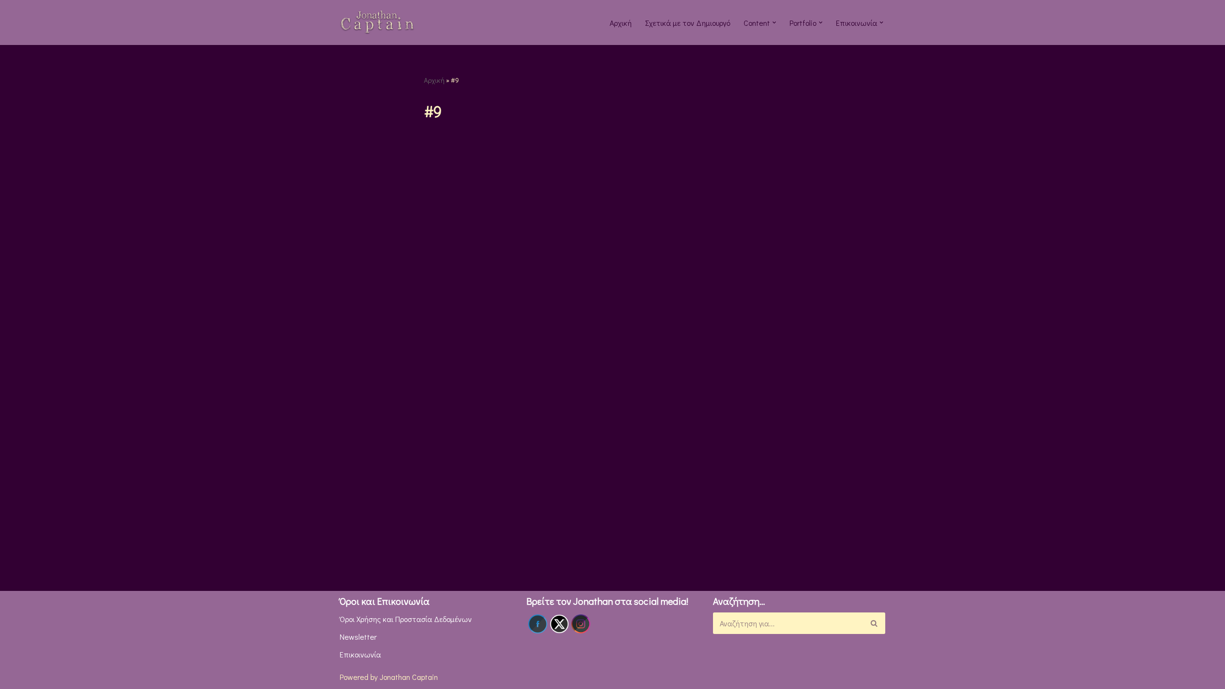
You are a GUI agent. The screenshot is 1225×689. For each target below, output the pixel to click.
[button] (774, 22)
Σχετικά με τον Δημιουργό (687, 23)
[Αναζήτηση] (874, 623)
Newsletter (358, 637)
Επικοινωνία (360, 654)
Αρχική (621, 23)
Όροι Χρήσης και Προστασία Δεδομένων (406, 619)
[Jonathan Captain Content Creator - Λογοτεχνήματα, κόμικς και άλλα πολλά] (377, 22)
